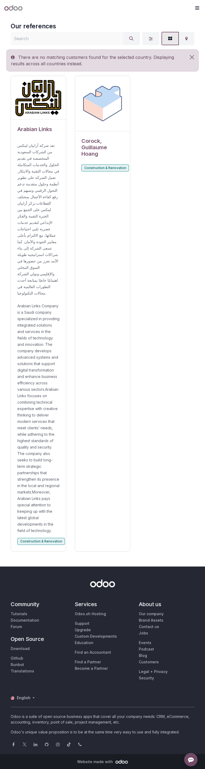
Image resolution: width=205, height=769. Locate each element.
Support (82, 623)
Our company (151, 613)
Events (145, 642)
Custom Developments (96, 636)
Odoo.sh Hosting (90, 613)
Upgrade (83, 630)
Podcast (146, 649)
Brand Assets (151, 620)
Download (20, 648)
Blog (143, 655)
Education (84, 642)
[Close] (192, 57)
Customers (149, 662)
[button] (197, 8)
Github (17, 658)
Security (146, 678)
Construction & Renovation (41, 541)
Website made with (95, 761)
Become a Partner (91, 668)
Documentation (25, 620)
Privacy (161, 671)
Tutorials (19, 613)
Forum (16, 626)
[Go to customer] (38, 98)
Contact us (149, 626)
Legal (144, 671)
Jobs (143, 633)
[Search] (131, 38)
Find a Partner (88, 662)
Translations (22, 671)
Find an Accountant (93, 652)
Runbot (17, 664)
